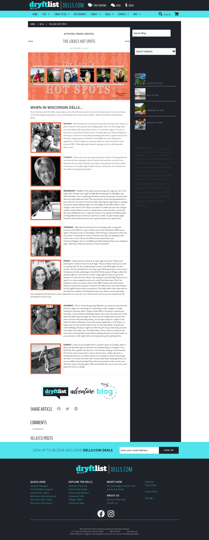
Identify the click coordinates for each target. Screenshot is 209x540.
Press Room (151, 485)
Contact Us (112, 502)
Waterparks (155, 197)
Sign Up (169, 450)
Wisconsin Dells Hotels (41, 499)
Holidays (140, 163)
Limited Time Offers (39, 492)
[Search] (175, 33)
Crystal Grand (151, 152)
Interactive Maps (76, 503)
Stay (44, 14)
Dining (79, 33)
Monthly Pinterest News (166, 163)
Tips (167, 192)
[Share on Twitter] (70, 408)
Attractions (143, 147)
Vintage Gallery (76, 499)
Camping (168, 148)
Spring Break (140, 192)
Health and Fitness (161, 159)
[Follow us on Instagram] (111, 514)
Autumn (156, 148)
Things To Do (60, 14)
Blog (118, 5)
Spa (157, 184)
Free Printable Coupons (41, 489)
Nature (149, 167)
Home (35, 14)
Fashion (139, 155)
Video (137, 196)
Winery (144, 201)
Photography (162, 171)
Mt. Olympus (139, 167)
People (151, 171)
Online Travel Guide (78, 489)
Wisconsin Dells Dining (41, 503)
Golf (160, 155)
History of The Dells (116, 499)
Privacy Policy (151, 491)
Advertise (149, 481)
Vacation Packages (39, 485)
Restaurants (80, 14)
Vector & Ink (110, 534)
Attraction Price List (78, 485)
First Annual (148, 155)
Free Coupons (99, 5)
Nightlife (165, 167)
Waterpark (145, 197)
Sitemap (149, 498)
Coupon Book (140, 152)
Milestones (152, 163)
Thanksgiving (159, 192)
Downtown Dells (76, 496)
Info (135, 14)
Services (122, 14)
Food (156, 155)
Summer (149, 192)
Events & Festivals (115, 489)
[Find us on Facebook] (101, 514)
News (156, 167)
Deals (131, 5)
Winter (152, 201)
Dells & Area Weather (79, 492)
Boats (162, 148)
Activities (69, 33)
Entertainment (163, 152)
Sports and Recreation (158, 187)
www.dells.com (132, 531)
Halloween (147, 159)
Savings (138, 183)
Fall (170, 152)
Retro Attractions (167, 179)
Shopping (149, 183)
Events (94, 14)
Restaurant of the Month (159, 175)
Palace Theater (141, 171)
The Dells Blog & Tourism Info (121, 485)
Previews (140, 175)
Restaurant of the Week (147, 179)
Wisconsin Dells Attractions (43, 496)
